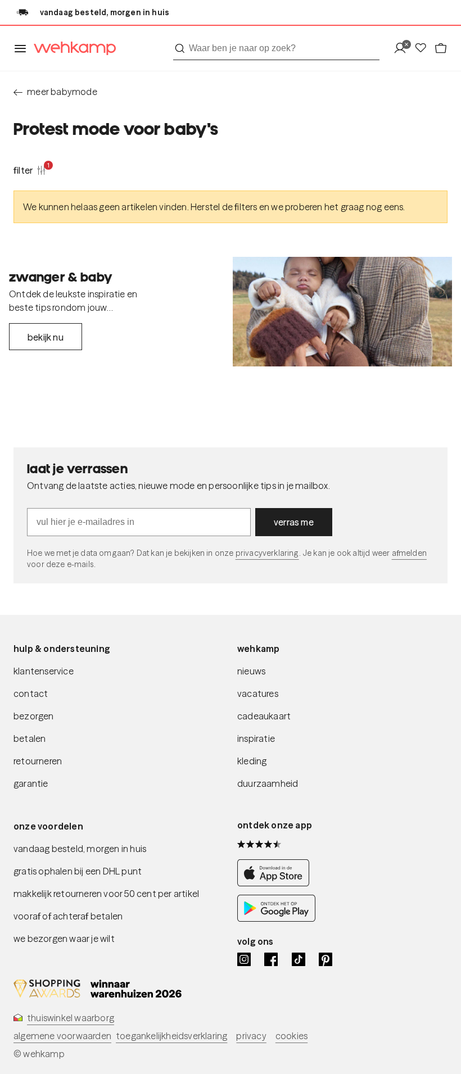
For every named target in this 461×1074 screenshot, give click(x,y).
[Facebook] (271, 959)
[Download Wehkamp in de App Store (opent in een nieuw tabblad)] (276, 883)
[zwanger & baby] (342, 311)
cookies (291, 1035)
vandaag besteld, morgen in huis (79, 848)
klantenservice (43, 671)
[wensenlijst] (424, 48)
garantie (30, 783)
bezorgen (33, 716)
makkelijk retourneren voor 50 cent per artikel (106, 893)
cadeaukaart (264, 716)
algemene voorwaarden (62, 1035)
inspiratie (256, 738)
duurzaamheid (267, 783)
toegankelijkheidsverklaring (171, 1035)
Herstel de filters (224, 206)
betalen (29, 738)
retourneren (37, 761)
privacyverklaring (267, 553)
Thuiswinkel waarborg (70, 1017)
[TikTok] (298, 959)
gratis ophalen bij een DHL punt (77, 871)
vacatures (257, 693)
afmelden (409, 553)
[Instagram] (244, 959)
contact (30, 693)
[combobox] (276, 48)
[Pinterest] (325, 959)
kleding (251, 761)
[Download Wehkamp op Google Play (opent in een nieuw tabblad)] (276, 918)
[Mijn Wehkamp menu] (403, 48)
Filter (29, 170)
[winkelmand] (441, 48)
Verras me (294, 522)
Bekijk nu (46, 337)
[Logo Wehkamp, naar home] (71, 49)
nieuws (251, 671)
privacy (251, 1035)
